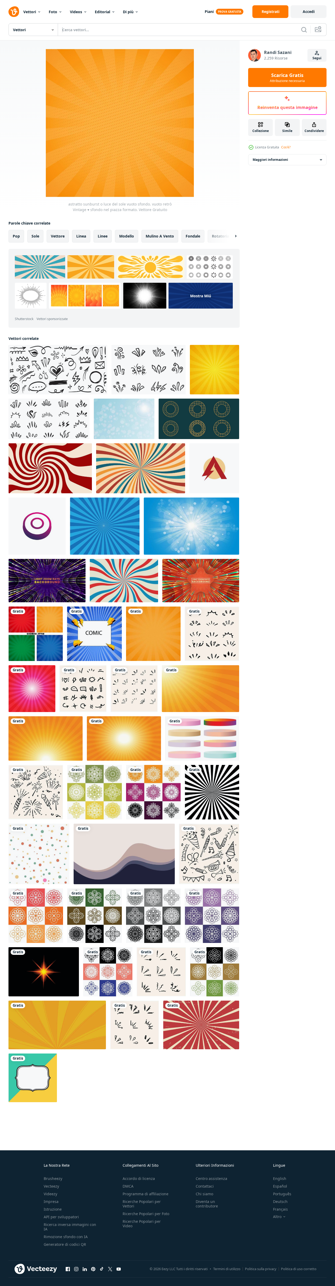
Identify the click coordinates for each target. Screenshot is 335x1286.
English (279, 1178)
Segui (316, 58)
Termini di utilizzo (226, 1268)
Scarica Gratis (287, 77)
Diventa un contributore (207, 1204)
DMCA (128, 1186)
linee (103, 236)
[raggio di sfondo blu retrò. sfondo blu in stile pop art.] (105, 526)
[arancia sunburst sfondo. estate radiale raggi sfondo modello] (200, 688)
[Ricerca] (304, 29)
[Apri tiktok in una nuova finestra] (102, 1269)
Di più (128, 11)
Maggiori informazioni (270, 159)
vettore (58, 236)
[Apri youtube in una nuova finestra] (119, 1269)
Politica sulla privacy (260, 1268)
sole (35, 236)
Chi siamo (204, 1193)
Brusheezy (53, 1178)
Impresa (51, 1201)
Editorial (102, 11)
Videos (76, 11)
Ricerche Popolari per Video (142, 1223)
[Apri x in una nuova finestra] (110, 1269)
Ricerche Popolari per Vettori (142, 1204)
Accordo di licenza (139, 1178)
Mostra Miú (200, 295)
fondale (193, 236)
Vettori (29, 11)
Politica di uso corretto (298, 1268)
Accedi (309, 11)
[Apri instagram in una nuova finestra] (76, 1269)
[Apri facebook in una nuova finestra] (68, 1269)
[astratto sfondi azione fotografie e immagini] (124, 854)
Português (282, 1193)
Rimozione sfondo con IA (66, 1236)
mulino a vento (160, 236)
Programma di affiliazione (145, 1193)
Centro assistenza (211, 1178)
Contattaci (205, 1186)
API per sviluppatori (61, 1216)
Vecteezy (51, 1186)
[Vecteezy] (13, 11)
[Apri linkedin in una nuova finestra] (85, 1269)
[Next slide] (231, 236)
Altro (277, 1217)
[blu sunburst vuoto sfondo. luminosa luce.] (191, 526)
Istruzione (53, 1209)
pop (16, 236)
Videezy (50, 1193)
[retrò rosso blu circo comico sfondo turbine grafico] (124, 580)
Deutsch (280, 1201)
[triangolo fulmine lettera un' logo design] (214, 468)
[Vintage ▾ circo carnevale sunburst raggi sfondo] (140, 468)
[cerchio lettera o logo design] (37, 526)
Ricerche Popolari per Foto (146, 1213)
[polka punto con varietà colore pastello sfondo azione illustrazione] (38, 854)
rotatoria (220, 236)
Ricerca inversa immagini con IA (70, 1227)
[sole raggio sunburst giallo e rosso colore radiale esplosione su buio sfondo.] (43, 971)
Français (280, 1209)
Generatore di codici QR (65, 1244)
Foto (53, 11)
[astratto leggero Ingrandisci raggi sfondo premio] (47, 580)
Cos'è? (286, 147)
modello (126, 236)
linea (81, 236)
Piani (209, 11)
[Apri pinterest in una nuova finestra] (93, 1269)
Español (280, 1186)
